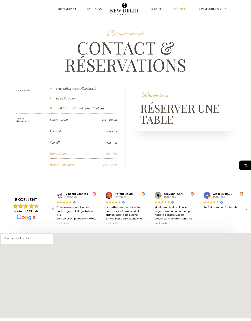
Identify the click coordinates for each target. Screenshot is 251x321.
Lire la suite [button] (63, 223)
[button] (246, 208)
